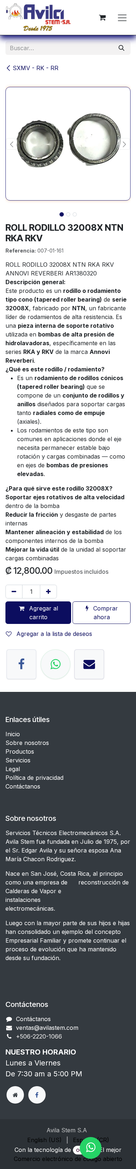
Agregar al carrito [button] (42, 613)
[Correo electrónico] (89, 664)
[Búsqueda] (121, 48)
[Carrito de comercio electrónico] (102, 17)
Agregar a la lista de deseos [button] (53, 633)
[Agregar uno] (48, 591)
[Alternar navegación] (122, 17)
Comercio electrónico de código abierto (68, 1158)
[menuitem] (44, 1139)
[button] (11, 144)
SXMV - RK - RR (35, 68)
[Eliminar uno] (13, 591)
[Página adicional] (15, 1095)
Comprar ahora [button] (104, 613)
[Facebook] (21, 664)
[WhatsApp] (55, 664)
